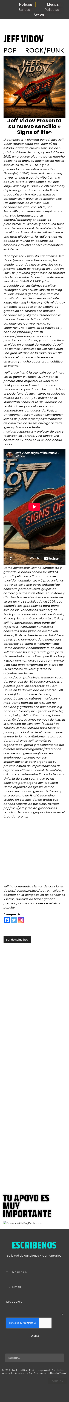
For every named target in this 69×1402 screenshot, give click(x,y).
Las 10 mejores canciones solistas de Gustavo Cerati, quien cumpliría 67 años (33, 1068)
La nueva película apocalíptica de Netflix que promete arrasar (31, 1101)
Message (14, 1302)
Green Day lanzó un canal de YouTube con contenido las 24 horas (30, 1135)
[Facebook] (7, 920)
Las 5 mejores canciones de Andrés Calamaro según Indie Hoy (31, 981)
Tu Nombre (16, 1272)
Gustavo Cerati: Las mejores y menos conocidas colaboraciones (34, 1011)
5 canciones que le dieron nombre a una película (33, 954)
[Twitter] (14, 920)
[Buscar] (59, 1358)
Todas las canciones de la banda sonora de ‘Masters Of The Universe (30, 1171)
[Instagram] (21, 920)
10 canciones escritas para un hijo (29, 1037)
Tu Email (14, 1287)
